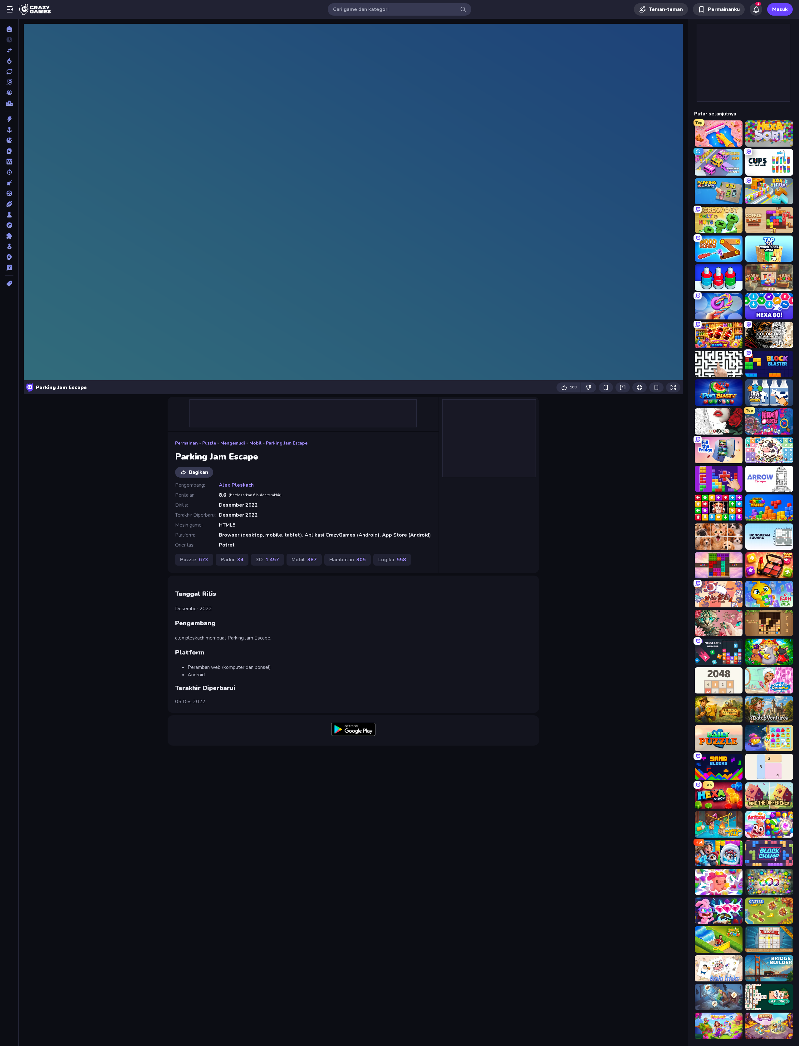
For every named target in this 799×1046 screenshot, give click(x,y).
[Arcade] (9, 129)
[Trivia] (9, 267)
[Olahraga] (9, 204)
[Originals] (9, 82)
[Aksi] (9, 119)
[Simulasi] (9, 246)
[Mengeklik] (9, 183)
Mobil (255, 443)
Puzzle (209, 443)
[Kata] (9, 161)
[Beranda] (9, 29)
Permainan (186, 443)
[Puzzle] (9, 236)
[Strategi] (9, 257)
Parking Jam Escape (286, 443)
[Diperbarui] (9, 71)
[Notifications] (756, 9)
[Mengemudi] (9, 193)
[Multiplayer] (9, 92)
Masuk (780, 9)
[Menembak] (9, 172)
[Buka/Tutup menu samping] (9, 9)
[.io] (9, 140)
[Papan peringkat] (9, 103)
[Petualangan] (9, 225)
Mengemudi (232, 443)
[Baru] (9, 50)
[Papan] (9, 214)
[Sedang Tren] (9, 61)
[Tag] (9, 283)
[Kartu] (9, 151)
